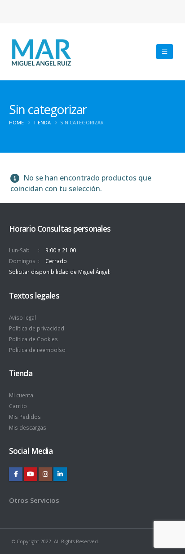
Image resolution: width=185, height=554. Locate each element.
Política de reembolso (37, 349)
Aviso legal (22, 317)
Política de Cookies (33, 339)
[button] (164, 51)
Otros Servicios (34, 500)
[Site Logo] (41, 52)
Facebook (15, 474)
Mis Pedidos (25, 416)
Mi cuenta (21, 395)
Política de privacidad (36, 328)
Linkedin (60, 474)
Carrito (18, 405)
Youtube (30, 474)
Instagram (45, 474)
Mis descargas (27, 427)
